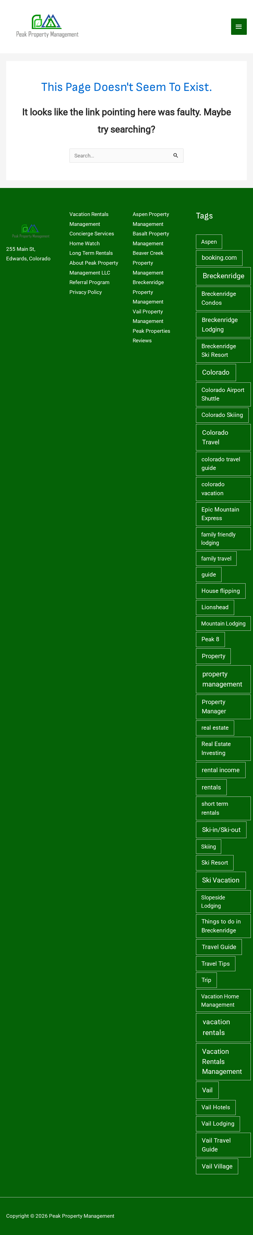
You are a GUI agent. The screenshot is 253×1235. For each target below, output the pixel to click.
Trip (206, 980)
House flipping (220, 590)
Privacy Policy (85, 292)
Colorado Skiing (222, 414)
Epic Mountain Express (220, 514)
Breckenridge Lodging (220, 324)
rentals (211, 787)
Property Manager (214, 707)
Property (213, 656)
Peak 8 (210, 639)
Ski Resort (214, 862)
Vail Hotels (215, 1107)
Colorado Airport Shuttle (222, 394)
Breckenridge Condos (218, 298)
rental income (221, 770)
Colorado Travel (215, 437)
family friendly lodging (218, 538)
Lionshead (215, 607)
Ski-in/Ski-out (221, 830)
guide (208, 574)
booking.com (219, 257)
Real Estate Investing (216, 748)
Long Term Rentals (91, 253)
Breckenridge (223, 276)
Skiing (208, 846)
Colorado (216, 372)
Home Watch (84, 243)
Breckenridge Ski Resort (218, 350)
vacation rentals (216, 1027)
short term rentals (214, 808)
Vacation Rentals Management (222, 1061)
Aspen (209, 241)
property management (222, 679)
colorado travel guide (220, 463)
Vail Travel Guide (216, 1145)
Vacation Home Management (220, 1000)
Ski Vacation (220, 880)
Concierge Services (91, 233)
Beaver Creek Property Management (148, 262)
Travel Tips (215, 963)
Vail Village (217, 1166)
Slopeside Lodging (213, 901)
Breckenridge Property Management (148, 292)
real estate (215, 727)
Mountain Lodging (223, 623)
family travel (216, 558)
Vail (207, 1090)
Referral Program (89, 282)
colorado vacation (213, 488)
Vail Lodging (217, 1123)
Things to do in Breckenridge (221, 926)
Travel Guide (219, 947)
